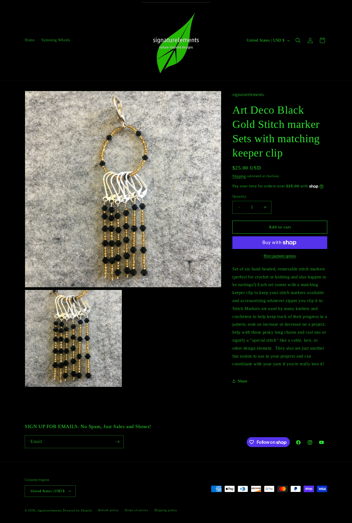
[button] (298, 40)
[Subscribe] (117, 441)
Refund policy (108, 510)
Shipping (239, 176)
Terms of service (136, 510)
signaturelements (50, 510)
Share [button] (243, 381)
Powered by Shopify (78, 510)
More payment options (280, 256)
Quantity (239, 196)
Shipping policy (166, 510)
